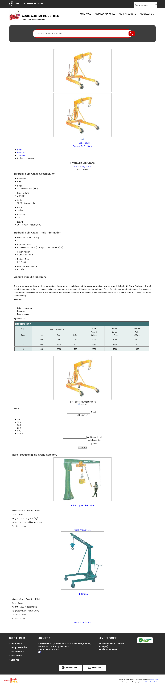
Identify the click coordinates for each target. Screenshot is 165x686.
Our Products (127, 14)
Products (21, 152)
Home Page (85, 14)
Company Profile (105, 14)
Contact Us (147, 14)
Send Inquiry (84, 143)
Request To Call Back (82, 146)
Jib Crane (21, 155)
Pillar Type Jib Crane (82, 505)
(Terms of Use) (154, 679)
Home (20, 150)
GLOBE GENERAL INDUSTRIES (40, 17)
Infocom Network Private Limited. (149, 682)
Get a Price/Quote (82, 166)
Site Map (15, 660)
